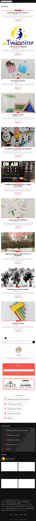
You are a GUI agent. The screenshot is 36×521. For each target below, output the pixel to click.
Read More (17, 20)
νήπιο (10, 508)
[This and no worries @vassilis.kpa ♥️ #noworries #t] (9, 470)
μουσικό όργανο (3, 508)
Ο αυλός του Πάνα (18, 323)
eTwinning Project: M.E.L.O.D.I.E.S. (18, 13)
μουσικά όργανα (11, 506)
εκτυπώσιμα (24, 504)
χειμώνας (24, 510)
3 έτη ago (20, 150)
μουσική (20, 506)
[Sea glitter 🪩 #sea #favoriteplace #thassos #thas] (26, 470)
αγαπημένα (13, 502)
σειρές (3, 510)
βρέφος (3, 504)
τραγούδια (9, 510)
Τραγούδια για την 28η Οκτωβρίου (18, 289)
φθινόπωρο (16, 510)
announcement (3, 500)
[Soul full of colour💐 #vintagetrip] (26, 487)
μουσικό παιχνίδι (28, 506)
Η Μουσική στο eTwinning (18, 47)
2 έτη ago (20, 14)
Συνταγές (29, 500)
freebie (18, 500)
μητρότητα (3, 506)
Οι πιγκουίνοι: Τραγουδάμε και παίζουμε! (18, 149)
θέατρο (29, 504)
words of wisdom (24, 500)
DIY (8, 500)
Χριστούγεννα (4, 501)
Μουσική (18, 251)
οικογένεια (17, 508)
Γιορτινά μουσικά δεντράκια (18, 220)
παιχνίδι (23, 508)
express (14, 500)
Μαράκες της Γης (18, 115)
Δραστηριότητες (18, 10)
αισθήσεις (20, 502)
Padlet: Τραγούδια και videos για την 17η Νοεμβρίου (18, 254)
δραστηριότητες (14, 504)
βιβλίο (26, 502)
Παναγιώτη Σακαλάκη (23, 519)
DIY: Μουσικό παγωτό (18, 81)
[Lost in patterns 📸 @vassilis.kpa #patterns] (9, 487)
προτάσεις (30, 508)
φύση (20, 510)
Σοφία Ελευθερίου (15, 14)
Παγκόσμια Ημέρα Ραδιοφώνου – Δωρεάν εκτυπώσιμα (18, 185)
